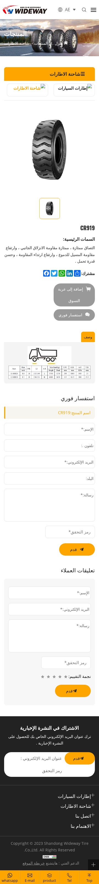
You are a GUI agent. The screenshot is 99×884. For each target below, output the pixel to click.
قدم (73, 549)
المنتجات (41, 43)
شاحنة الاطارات (16, 43)
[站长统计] (49, 856)
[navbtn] (93, 9)
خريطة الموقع (34, 863)
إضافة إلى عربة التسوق (70, 294)
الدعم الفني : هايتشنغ (62, 863)
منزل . (58, 43)
